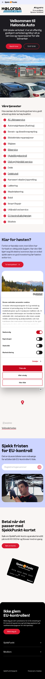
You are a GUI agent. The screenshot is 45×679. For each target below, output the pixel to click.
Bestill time (14, 46)
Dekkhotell (13, 173)
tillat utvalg (22, 375)
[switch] (39, 339)
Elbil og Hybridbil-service (20, 161)
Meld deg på (11, 631)
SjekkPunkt (8, 642)
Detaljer (35, 361)
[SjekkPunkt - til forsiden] (22, 2)
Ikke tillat (22, 382)
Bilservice (13, 149)
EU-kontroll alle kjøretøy (19, 215)
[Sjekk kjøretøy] (39, 467)
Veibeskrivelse (9, 428)
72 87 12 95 (31, 46)
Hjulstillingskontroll (17, 155)
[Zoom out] (40, 389)
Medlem (7, 652)
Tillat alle (22, 368)
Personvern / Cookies (35, 671)
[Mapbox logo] (7, 423)
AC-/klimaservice (16, 119)
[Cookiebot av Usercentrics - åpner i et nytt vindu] (32, 294)
